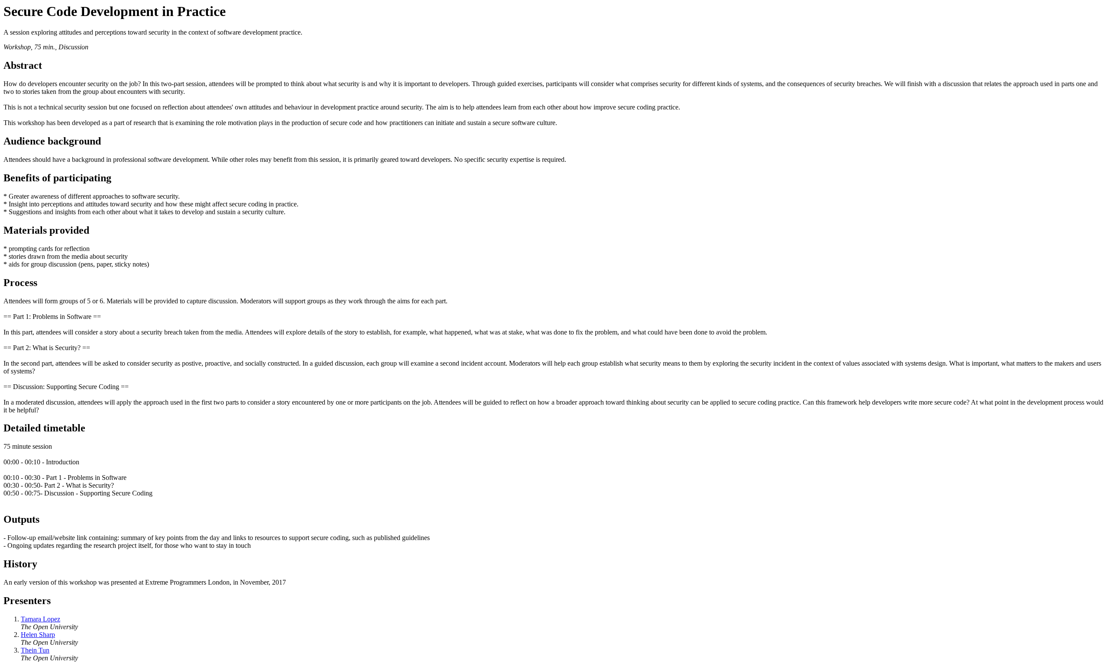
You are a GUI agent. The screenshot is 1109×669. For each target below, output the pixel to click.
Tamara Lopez (40, 619)
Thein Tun (35, 650)
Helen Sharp (38, 634)
